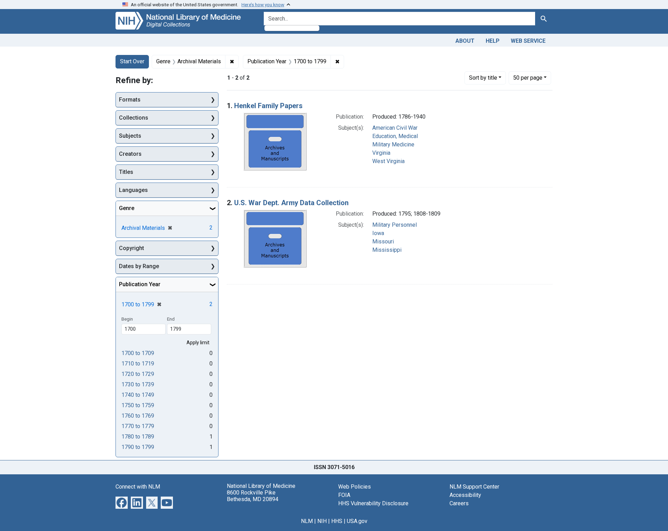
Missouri (383, 241)
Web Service (528, 41)
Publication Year (139, 284)
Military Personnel (394, 225)
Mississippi (386, 250)
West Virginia (388, 161)
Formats (130, 99)
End (171, 319)
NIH (322, 521)
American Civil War (395, 127)
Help (493, 41)
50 (527, 77)
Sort (483, 77)
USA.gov (357, 521)
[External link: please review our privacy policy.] (122, 502)
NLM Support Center (474, 486)
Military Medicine (393, 144)
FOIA (344, 495)
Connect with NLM (138, 486)
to (137, 353)
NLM (307, 521)
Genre (126, 208)
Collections (133, 117)
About (465, 41)
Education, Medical (395, 136)
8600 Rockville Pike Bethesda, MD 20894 (252, 495)
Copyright (131, 248)
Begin (127, 319)
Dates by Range (139, 266)
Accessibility (465, 495)
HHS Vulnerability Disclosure (373, 503)
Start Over (132, 61)
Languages (133, 190)
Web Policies (354, 486)
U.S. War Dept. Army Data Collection (291, 203)
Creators (130, 154)
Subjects (130, 135)
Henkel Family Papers (268, 106)
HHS (336, 521)
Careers (459, 503)
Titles (126, 172)
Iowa (378, 233)
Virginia (381, 153)
